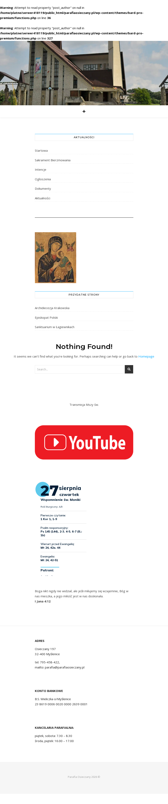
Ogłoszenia (43, 179)
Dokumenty (43, 188)
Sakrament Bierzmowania (52, 160)
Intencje (40, 169)
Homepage (146, 356)
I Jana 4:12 (43, 601)
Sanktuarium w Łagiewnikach (54, 327)
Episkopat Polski (46, 317)
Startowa (41, 150)
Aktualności (42, 198)
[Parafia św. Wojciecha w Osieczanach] (84, 73)
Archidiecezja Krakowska (52, 308)
